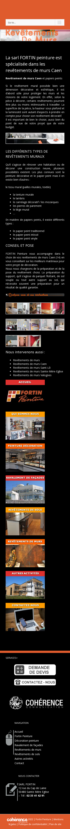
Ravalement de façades (29, 745)
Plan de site (55, 824)
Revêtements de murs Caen (30, 364)
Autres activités (24, 758)
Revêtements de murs (26, 360)
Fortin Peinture (23, 736)
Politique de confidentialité (32, 824)
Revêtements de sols (27, 754)
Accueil (19, 731)
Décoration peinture (27, 740)
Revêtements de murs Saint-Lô (32, 367)
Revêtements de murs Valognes (32, 375)
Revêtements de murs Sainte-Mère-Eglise (38, 371)
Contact (19, 763)
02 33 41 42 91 (35, 795)
